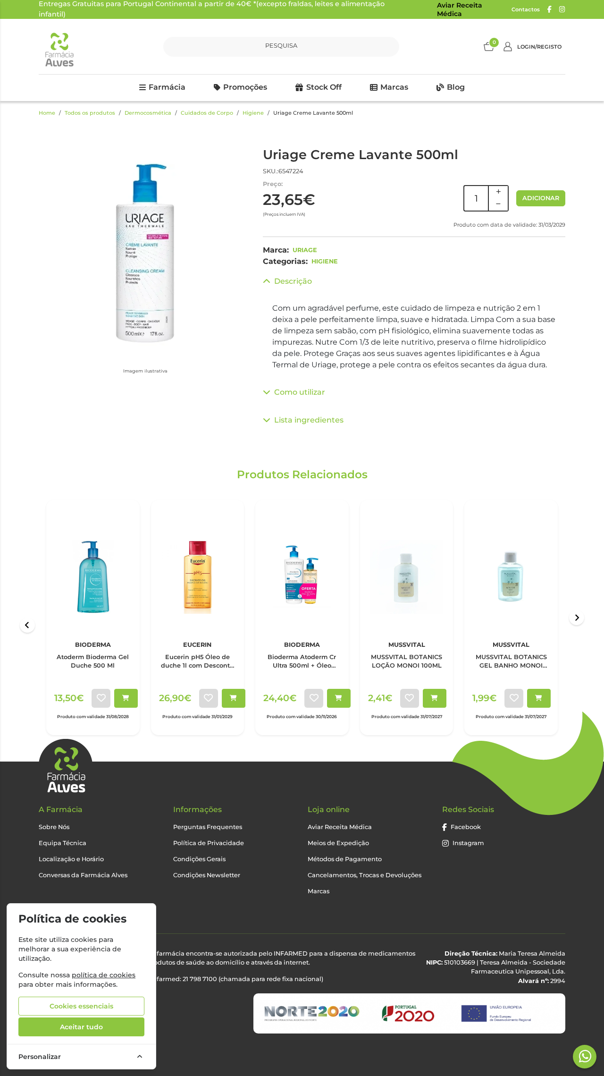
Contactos (526, 9)
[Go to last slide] (27, 625)
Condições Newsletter (206, 875)
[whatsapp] (585, 1056)
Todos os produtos (90, 113)
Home (47, 113)
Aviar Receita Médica (459, 9)
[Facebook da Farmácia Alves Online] (549, 9)
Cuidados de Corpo (207, 113)
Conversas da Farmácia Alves (83, 875)
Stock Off (324, 87)
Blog (456, 87)
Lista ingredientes (309, 419)
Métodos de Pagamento (345, 859)
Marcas (394, 87)
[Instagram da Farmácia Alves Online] (562, 9)
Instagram (468, 843)
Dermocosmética (148, 113)
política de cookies (103, 975)
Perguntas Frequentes (207, 826)
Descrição (293, 281)
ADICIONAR (540, 198)
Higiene (253, 113)
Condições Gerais (199, 859)
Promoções (245, 87)
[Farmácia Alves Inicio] (59, 46)
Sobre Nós (54, 826)
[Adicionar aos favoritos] (101, 698)
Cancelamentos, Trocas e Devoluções (364, 875)
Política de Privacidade (208, 843)
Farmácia (167, 87)
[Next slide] (576, 617)
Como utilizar (299, 392)
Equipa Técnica (62, 843)
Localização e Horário (71, 859)
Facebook (466, 826)
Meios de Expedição (338, 843)
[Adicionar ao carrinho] (126, 698)
